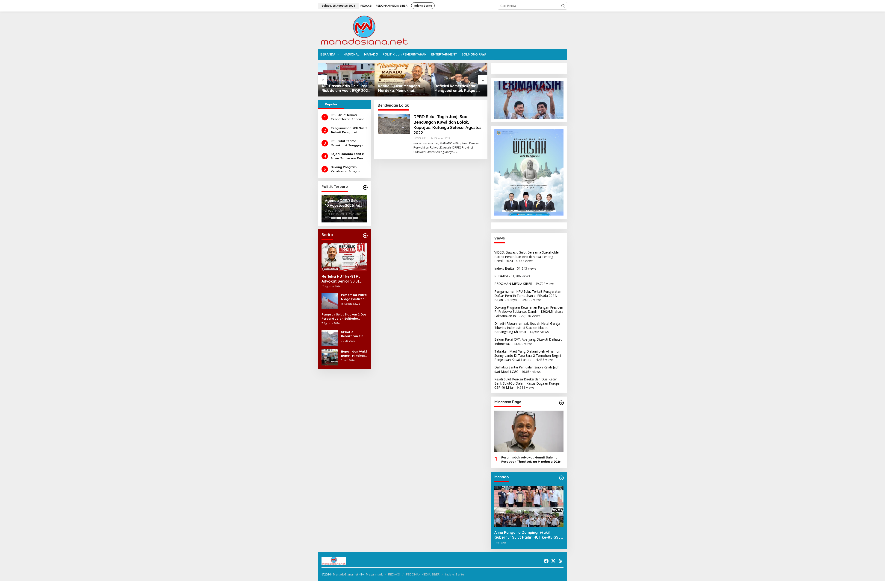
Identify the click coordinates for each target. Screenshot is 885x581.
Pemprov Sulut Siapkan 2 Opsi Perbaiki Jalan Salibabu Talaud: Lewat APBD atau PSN (344, 316)
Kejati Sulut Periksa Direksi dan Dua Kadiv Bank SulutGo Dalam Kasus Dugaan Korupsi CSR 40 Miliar (527, 383)
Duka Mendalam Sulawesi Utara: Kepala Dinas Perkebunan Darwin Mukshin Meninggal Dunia (342, 203)
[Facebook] (546, 561)
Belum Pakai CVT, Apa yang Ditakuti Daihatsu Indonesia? (528, 341)
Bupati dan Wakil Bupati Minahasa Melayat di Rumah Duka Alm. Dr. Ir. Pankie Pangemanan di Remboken (354, 354)
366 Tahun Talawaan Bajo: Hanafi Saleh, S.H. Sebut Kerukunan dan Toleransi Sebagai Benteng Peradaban (457, 88)
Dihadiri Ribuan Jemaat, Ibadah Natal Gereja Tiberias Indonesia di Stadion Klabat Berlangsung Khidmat (527, 327)
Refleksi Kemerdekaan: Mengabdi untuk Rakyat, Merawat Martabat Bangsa (402, 88)
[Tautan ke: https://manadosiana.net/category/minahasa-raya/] (561, 403)
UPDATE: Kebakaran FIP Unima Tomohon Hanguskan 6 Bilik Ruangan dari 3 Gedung (353, 334)
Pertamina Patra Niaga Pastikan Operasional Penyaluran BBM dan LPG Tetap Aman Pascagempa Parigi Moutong (354, 297)
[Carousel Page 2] (338, 218)
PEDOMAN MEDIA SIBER (513, 283)
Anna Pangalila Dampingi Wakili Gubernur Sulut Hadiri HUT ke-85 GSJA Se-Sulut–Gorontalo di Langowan (528, 535)
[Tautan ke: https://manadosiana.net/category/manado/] (561, 478)
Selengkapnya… (445, 152)
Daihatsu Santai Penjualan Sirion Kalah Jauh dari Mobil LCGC (526, 369)
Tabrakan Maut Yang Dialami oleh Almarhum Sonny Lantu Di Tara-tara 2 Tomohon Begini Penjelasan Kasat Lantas (527, 355)
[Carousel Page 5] (355, 218)
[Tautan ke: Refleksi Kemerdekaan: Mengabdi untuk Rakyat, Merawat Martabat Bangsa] (403, 79)
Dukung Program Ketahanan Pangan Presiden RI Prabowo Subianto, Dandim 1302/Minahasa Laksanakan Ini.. (347, 169)
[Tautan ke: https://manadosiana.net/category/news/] (365, 235)
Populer (331, 104)
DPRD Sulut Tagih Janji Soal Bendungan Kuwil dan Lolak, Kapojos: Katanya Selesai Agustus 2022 (447, 124)
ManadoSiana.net (345, 574)
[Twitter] (553, 561)
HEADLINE (419, 138)
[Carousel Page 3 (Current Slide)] (344, 218)
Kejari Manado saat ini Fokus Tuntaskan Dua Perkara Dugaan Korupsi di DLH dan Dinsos (348, 156)
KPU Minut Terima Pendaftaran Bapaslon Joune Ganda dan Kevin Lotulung (349, 117)
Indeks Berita (504, 268)
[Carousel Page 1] (333, 218)
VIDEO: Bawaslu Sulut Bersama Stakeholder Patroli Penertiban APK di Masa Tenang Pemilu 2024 (527, 256)
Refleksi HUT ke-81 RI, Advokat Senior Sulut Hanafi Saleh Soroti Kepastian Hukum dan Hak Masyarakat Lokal (342, 279)
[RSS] (560, 561)
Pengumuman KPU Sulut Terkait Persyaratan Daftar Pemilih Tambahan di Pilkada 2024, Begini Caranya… (349, 130)
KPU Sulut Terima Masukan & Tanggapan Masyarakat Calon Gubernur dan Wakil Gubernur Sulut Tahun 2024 (348, 143)
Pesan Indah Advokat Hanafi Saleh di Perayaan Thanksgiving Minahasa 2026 (531, 459)
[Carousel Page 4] (350, 218)
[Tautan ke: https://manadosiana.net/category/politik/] (365, 187)
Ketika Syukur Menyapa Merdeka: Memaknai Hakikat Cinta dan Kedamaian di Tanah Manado (342, 88)
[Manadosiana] (364, 30)
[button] (563, 6)
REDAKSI (501, 276)
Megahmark (374, 574)
